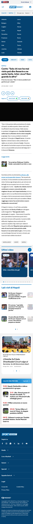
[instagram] (6, 443)
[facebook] (2, 443)
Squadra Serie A (6, 475)
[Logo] (16, 7)
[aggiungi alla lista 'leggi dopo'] (8, 93)
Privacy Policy (5, 490)
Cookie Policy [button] (20, 487)
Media (3, 450)
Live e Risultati (6, 456)
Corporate (4, 487)
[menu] (2, 7)
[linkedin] (18, 443)
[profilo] (30, 7)
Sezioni (3, 463)
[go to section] (30, 250)
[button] (16, 7)
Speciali (4, 469)
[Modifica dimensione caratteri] (12, 93)
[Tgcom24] (5, 2)
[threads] (22, 443)
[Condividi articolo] (3, 93)
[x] (14, 443)
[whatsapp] (10, 443)
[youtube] (26, 443)
